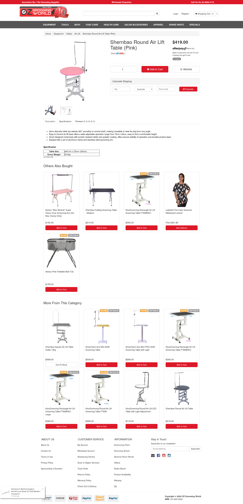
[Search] (157, 13)
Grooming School (122, 450)
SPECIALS (194, 24)
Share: (114, 53)
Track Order (82, 468)
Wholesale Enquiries (121, 2)
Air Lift (77, 33)
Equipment (59, 33)
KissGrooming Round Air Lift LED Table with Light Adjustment (141, 410)
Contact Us (46, 450)
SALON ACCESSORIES (136, 24)
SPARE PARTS (176, 24)
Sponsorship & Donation (51, 468)
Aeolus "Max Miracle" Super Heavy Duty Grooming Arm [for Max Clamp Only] (59, 212)
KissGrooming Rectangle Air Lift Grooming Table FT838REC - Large (60, 411)
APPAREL (158, 24)
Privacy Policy (47, 462)
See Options (181, 227)
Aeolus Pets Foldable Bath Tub (59, 271)
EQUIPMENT (49, 24)
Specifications (65, 121)
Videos (117, 462)
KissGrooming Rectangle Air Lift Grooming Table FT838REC (140, 211)
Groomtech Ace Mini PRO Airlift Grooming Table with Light (140, 348)
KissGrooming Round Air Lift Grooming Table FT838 (99, 410)
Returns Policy (83, 474)
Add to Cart (156, 69)
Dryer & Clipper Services (88, 462)
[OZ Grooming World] (40, 12)
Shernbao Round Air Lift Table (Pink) (99, 33)
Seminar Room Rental (124, 456)
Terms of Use (47, 456)
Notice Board (120, 468)
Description (50, 121)
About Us (45, 444)
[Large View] (49, 110)
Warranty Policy (84, 480)
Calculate (189, 89)
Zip (115, 486)
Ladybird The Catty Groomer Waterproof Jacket (179, 211)
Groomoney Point (122, 444)
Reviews (79, 121)
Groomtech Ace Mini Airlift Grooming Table (98, 348)
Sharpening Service (86, 456)
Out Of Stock (61, 364)
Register (185, 13)
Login (175, 13)
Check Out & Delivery (86, 486)
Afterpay (118, 480)
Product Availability (122, 474)
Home (48, 33)
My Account (82, 444)
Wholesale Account (85, 450)
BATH (77, 24)
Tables (69, 33)
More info (190, 48)
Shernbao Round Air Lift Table (179, 408)
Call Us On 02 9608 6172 (202, 2)
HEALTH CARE (111, 24)
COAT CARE (92, 24)
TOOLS (65, 24)
